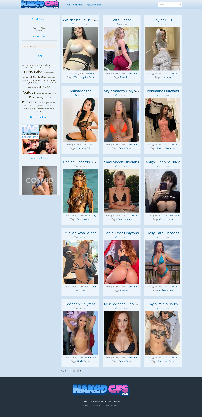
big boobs (43, 65)
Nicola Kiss (40, 93)
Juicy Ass (28, 83)
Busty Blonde (47, 72)
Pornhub (48, 98)
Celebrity (91, 215)
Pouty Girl (47, 103)
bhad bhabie (35, 65)
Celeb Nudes (37, 77)
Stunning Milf (36, 106)
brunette (45, 68)
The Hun (39, 30)
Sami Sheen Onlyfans (121, 162)
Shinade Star (80, 90)
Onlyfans (77, 4)
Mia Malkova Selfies (80, 232)
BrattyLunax (52, 65)
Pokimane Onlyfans (163, 90)
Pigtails (43, 98)
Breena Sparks (30, 68)
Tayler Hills (163, 20)
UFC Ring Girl (33, 108)
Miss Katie (37, 87)
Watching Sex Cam (43, 108)
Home (67, 4)
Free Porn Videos (39, 28)
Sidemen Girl (28, 106)
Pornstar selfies (32, 102)
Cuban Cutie (31, 80)
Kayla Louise (48, 83)
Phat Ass (35, 97)
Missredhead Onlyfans (122, 304)
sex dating (53, 103)
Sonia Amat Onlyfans (121, 232)
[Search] (180, 4)
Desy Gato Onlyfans (163, 232)
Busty (50, 68)
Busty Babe (33, 71)
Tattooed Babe (45, 106)
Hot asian (38, 80)
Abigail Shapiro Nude (163, 162)
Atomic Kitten (26, 65)
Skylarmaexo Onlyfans (122, 90)
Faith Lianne (121, 20)
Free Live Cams (93, 4)
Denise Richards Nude (81, 162)
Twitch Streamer (166, 148)
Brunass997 (39, 68)
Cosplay (47, 77)
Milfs (91, 144)
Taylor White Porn (163, 304)
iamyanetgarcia (46, 80)
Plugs (91, 73)
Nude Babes (47, 93)
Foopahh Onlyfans (80, 304)
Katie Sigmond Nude (37, 83)
